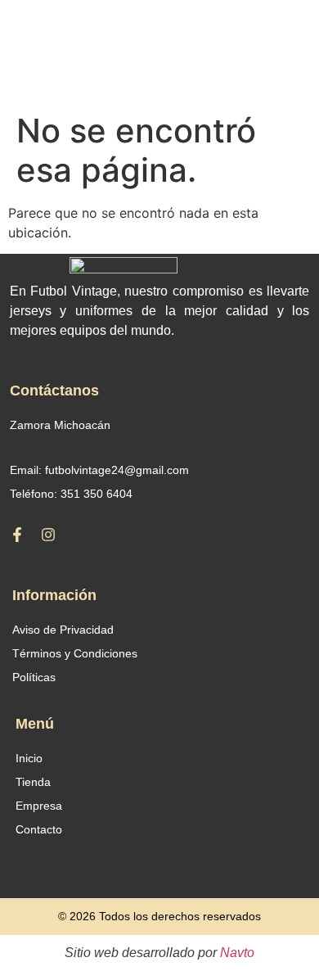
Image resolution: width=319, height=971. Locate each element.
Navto (237, 953)
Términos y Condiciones (74, 653)
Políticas (34, 677)
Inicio (29, 758)
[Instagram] (48, 534)
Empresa (39, 805)
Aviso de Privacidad (63, 629)
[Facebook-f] (17, 534)
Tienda (33, 781)
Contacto (39, 829)
